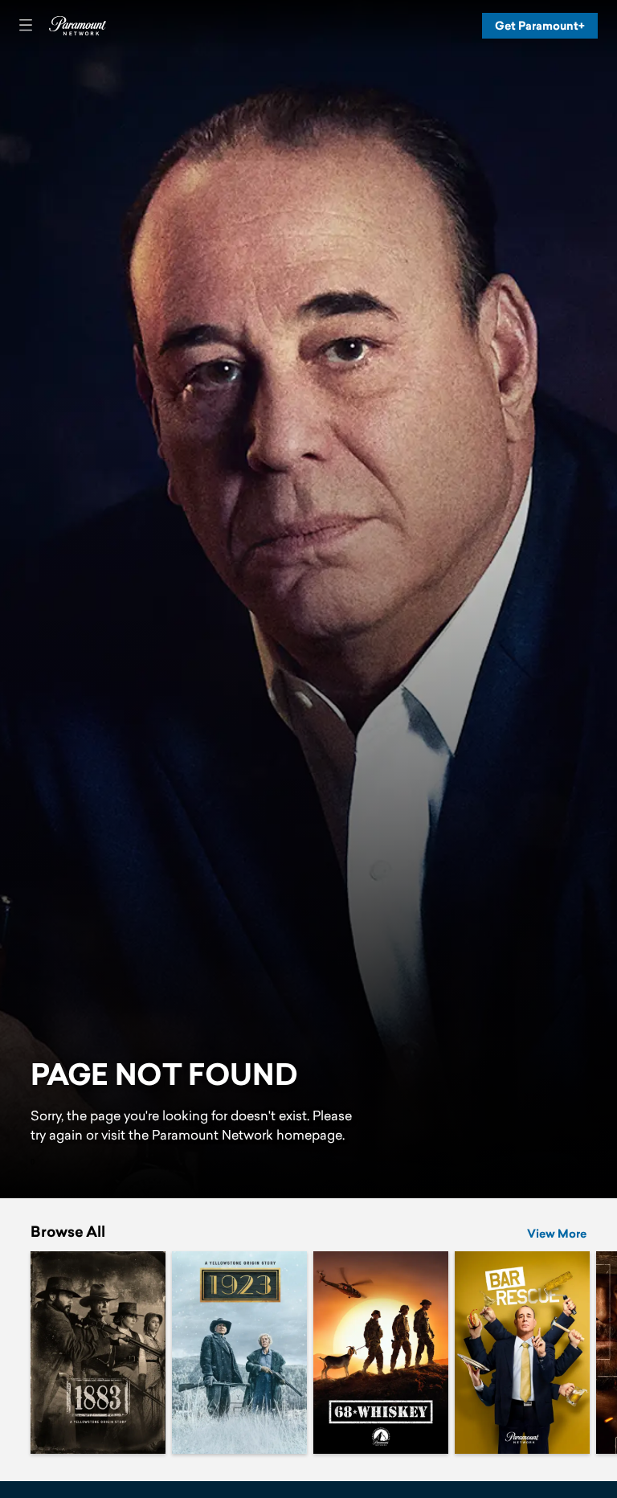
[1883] (98, 1352)
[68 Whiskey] (380, 1352)
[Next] (601, 1352)
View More (556, 1233)
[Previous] (15, 1352)
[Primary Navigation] (25, 25)
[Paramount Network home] (77, 25)
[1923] (239, 1352)
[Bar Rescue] (522, 1352)
